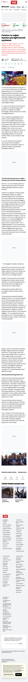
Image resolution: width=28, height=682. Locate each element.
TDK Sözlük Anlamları (18, 558)
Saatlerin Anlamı (7, 560)
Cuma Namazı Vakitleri (19, 525)
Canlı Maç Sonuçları (5, 582)
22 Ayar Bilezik (6, 576)
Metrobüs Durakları (20, 585)
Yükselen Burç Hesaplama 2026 (7, 613)
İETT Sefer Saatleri (7, 608)
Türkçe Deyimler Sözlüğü (6, 601)
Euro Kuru (5, 546)
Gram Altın (5, 566)
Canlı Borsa (19, 520)
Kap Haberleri (17, 9)
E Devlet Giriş (19, 533)
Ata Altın (5, 572)
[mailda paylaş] (15, 64)
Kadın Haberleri (6, 536)
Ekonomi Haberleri (7, 525)
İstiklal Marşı (19, 530)
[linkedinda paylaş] (9, 64)
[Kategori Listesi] (26, 2)
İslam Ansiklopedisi (20, 569)
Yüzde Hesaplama (7, 616)
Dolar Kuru (5, 545)
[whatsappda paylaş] (12, 64)
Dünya (19, 7)
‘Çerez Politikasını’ (18, 670)
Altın (3, 9)
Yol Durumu (18, 542)
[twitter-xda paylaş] (6, 64)
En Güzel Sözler (19, 583)
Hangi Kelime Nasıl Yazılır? (20, 581)
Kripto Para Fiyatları (7, 548)
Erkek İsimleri (19, 590)
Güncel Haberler (6, 526)
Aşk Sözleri (5, 561)
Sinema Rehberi (19, 544)
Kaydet (20, 643)
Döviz (6, 9)
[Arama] (2, 2)
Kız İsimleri (18, 592)
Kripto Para (23, 9)
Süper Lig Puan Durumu (6, 585)
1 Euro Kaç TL (6, 580)
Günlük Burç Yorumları (19, 536)
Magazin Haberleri (7, 528)
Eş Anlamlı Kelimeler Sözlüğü (20, 578)
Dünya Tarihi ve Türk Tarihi (19, 566)
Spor (23, 7)
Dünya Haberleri (6, 532)
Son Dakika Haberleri (5, 520)
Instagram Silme (20, 551)
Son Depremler (19, 538)
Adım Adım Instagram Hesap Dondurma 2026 (7, 622)
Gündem (12, 7)
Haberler (3, 29)
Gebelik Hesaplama (5, 610)
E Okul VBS (18, 531)
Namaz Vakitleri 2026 (19, 522)
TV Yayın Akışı (19, 546)
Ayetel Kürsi (5, 558)
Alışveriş (14, 29)
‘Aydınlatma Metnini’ (8, 671)
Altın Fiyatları (6, 543)
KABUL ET (18, 674)
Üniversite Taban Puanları (20, 561)
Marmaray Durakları (18, 588)
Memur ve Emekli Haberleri (7, 540)
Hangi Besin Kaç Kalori (20, 575)
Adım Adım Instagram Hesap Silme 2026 (7, 627)
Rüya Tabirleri (19, 564)
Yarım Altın (5, 570)
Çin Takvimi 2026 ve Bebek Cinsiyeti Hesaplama (7, 605)
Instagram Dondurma (18, 548)
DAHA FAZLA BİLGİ (8, 674)
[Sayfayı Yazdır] (18, 64)
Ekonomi (5, 7)
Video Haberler (19, 556)
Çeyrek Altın (5, 568)
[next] (25, 494)
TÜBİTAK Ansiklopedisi (19, 571)
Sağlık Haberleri (6, 534)
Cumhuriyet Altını (7, 574)
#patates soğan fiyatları (9, 472)
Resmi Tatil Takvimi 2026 (7, 630)
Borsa (10, 9)
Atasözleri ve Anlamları (6, 598)
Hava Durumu (19, 540)
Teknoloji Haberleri (7, 538)
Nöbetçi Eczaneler (20, 528)
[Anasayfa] (5, 516)
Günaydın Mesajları (5, 564)
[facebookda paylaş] (3, 64)
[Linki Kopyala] (21, 64)
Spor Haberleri (6, 530)
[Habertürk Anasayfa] (14, 2)
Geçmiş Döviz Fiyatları (6, 618)
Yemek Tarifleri (6, 556)
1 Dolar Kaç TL (6, 578)
